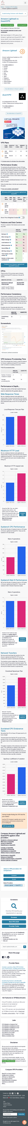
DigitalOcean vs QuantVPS (8, 845)
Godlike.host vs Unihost (8, 1075)
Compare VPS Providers (11, 7)
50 (11, 316)
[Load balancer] (10, 242)
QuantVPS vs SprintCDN (7, 849)
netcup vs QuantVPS (6, 843)
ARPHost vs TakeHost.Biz (8, 1077)
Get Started (6, 937)
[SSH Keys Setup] (11, 251)
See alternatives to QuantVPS (14, 113)
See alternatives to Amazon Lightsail (14, 89)
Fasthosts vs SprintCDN (8, 1081)
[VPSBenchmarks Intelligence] (24, 1122)
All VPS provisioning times (8, 367)
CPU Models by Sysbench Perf (9, 1024)
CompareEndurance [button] (22, 802)
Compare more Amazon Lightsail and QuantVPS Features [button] (14, 265)
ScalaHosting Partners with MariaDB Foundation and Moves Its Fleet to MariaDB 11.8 (13, 982)
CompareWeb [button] (22, 514)
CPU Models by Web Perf (8, 1029)
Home (2, 7)
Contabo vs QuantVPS (7, 847)
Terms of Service (7, 1105)
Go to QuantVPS (22, 25)
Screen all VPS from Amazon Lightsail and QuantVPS (14, 193)
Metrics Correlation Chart (8, 1035)
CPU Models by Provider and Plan (10, 1031)
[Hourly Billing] (9, 248)
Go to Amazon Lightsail (7, 25)
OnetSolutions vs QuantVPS (8, 851)
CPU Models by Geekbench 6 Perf (10, 1027)
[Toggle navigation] (25, 2)
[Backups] (7, 234)
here (22, 1013)
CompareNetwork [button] (22, 716)
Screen (14, 879)
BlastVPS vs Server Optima (8, 1073)
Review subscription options (10, 1117)
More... (3, 1083)
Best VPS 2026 (14, 922)
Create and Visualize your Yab (10, 939)
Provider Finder (14, 926)
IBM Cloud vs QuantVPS (7, 841)
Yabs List (5, 940)
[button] (8, 826)
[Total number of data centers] (6, 255)
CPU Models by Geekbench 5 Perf (10, 1026)
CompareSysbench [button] (22, 639)
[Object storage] (10, 239)
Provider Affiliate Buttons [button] (8, 1061)
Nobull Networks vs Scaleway (9, 1080)
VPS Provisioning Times (8, 1034)
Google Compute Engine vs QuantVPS (11, 858)
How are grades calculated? (10, 189)
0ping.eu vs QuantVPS (7, 857)
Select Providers (8, 883)
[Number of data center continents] (8, 260)
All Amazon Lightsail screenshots (10, 352)
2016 (9, 59)
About (4, 1106)
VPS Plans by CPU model (8, 1032)
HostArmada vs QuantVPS (8, 855)
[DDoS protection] (11, 245)
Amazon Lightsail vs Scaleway (9, 860)
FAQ (4, 1101)
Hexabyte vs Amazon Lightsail (9, 840)
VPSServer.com (7, 1123)
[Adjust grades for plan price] (19, 217)
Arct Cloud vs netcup (7, 1078)
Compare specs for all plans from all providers (13, 161)
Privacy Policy (6, 1103)
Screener (14, 917)
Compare (14, 875)
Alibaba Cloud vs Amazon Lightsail (10, 852)
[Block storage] (9, 237)
